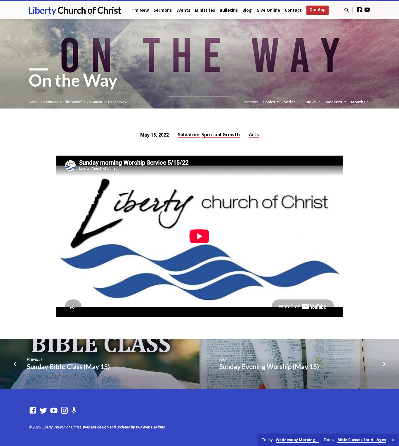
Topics (269, 101)
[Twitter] (43, 411)
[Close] (393, 440)
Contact (293, 10)
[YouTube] (367, 9)
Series (290, 101)
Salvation (94, 102)
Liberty (74, 10)
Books (310, 101)
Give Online (268, 10)
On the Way (117, 102)
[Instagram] (64, 411)
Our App (317, 9)
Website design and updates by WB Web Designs (124, 427)
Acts (254, 134)
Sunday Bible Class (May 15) (68, 367)
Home (33, 102)
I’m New (140, 10)
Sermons (163, 10)
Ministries (205, 10)
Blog (247, 10)
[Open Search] (347, 10)
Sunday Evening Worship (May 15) (269, 367)
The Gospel (72, 102)
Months (358, 101)
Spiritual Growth (221, 134)
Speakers (334, 101)
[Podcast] (74, 411)
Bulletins (229, 10)
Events (183, 10)
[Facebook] (359, 9)
